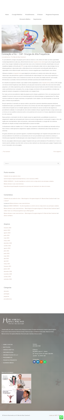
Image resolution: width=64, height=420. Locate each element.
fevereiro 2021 (7, 266)
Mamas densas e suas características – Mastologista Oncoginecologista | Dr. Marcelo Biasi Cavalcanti (30, 208)
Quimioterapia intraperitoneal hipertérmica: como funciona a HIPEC (21, 178)
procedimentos (6, 57)
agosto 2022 (7, 248)
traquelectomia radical (39, 62)
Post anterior (6, 151)
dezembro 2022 (8, 243)
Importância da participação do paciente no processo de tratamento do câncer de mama (27, 186)
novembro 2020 (8, 274)
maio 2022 (6, 256)
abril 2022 (6, 258)
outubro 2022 (7, 245)
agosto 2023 (7, 233)
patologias (6, 294)
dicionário (6, 291)
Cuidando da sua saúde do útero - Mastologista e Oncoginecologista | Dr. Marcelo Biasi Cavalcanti (29, 198)
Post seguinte (58, 151)
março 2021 (7, 263)
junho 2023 (6, 235)
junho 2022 (6, 253)
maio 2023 (6, 238)
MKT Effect (58, 415)
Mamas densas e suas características (14, 184)
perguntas (6, 296)
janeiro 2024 (7, 230)
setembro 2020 (8, 279)
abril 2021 (6, 261)
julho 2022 (6, 251)
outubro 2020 (7, 276)
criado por (52, 415)
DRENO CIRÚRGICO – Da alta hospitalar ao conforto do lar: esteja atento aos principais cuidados (29, 181)
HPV (22, 66)
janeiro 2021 (7, 269)
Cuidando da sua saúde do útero (12, 176)
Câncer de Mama (8, 215)
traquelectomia (18, 73)
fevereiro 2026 (7, 227)
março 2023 (7, 240)
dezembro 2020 (8, 271)
